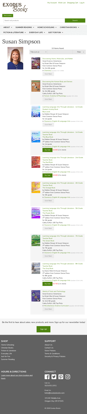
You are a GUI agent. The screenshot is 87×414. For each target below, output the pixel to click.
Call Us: (47, 383)
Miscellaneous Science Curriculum (56, 306)
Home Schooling (45, 27)
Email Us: (48, 390)
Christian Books (68, 27)
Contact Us (49, 348)
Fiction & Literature (13, 32)
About (6, 27)
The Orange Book (48, 188)
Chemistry (47, 70)
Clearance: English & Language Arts (57, 121)
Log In (82, 2)
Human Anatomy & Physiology (55, 96)
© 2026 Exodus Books (52, 408)
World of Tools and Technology (53, 291)
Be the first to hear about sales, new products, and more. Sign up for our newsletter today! (43, 322)
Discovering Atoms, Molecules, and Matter (57, 59)
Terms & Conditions (52, 353)
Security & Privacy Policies (55, 356)
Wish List (62, 2)
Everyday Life (36, 32)
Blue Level (46, 112)
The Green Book (48, 241)
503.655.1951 (51, 385)
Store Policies (50, 350)
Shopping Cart (72, 2)
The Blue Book (47, 137)
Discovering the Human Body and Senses (57, 82)
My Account (52, 2)
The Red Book (47, 162)
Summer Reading (24, 27)
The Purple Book (48, 213)
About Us (48, 345)
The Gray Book (47, 268)
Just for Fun (54, 32)
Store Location (8, 15)
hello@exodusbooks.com (54, 393)
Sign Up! (43, 329)
